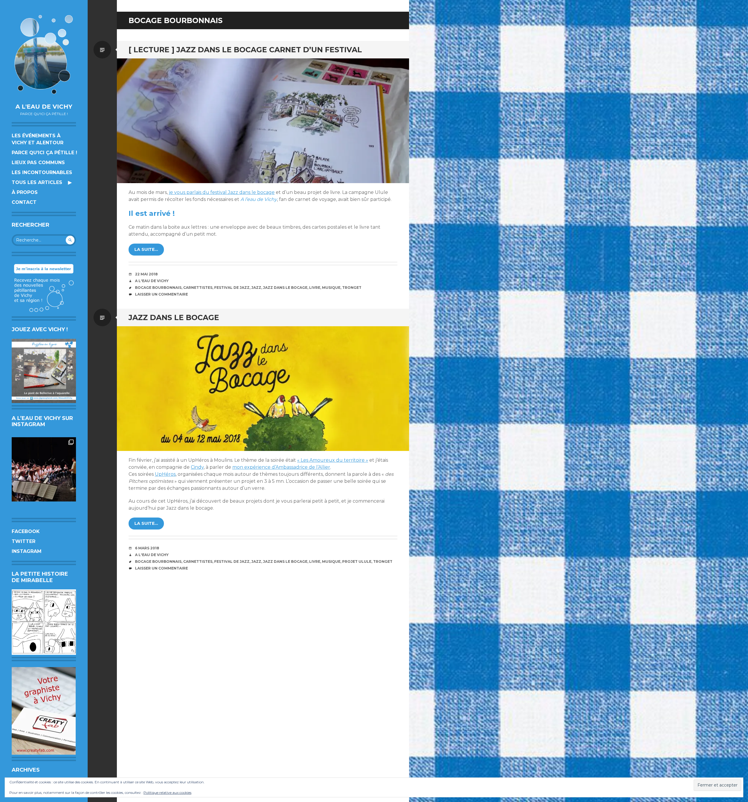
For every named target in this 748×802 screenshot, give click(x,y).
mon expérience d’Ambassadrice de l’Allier (281, 467)
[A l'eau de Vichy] (44, 54)
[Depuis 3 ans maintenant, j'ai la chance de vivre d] (44, 469)
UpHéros (165, 474)
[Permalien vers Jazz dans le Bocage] (263, 388)
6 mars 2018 (147, 548)
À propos (25, 192)
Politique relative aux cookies (167, 792)
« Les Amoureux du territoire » (332, 460)
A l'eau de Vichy (43, 106)
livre (314, 287)
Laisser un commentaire (161, 294)
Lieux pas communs (38, 162)
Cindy (197, 467)
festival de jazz (232, 287)
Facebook (26, 531)
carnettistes (197, 287)
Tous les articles (37, 182)
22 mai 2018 (146, 274)
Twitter (23, 541)
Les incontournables (42, 172)
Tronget (351, 287)
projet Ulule (356, 561)
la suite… (146, 249)
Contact (24, 202)
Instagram (26, 551)
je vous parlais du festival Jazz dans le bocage (222, 192)
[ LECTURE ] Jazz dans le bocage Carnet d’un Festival (245, 49)
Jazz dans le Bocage (285, 287)
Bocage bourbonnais (158, 287)
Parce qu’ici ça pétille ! (44, 152)
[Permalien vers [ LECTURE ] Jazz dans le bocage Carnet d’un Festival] (263, 120)
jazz (256, 287)
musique (331, 287)
